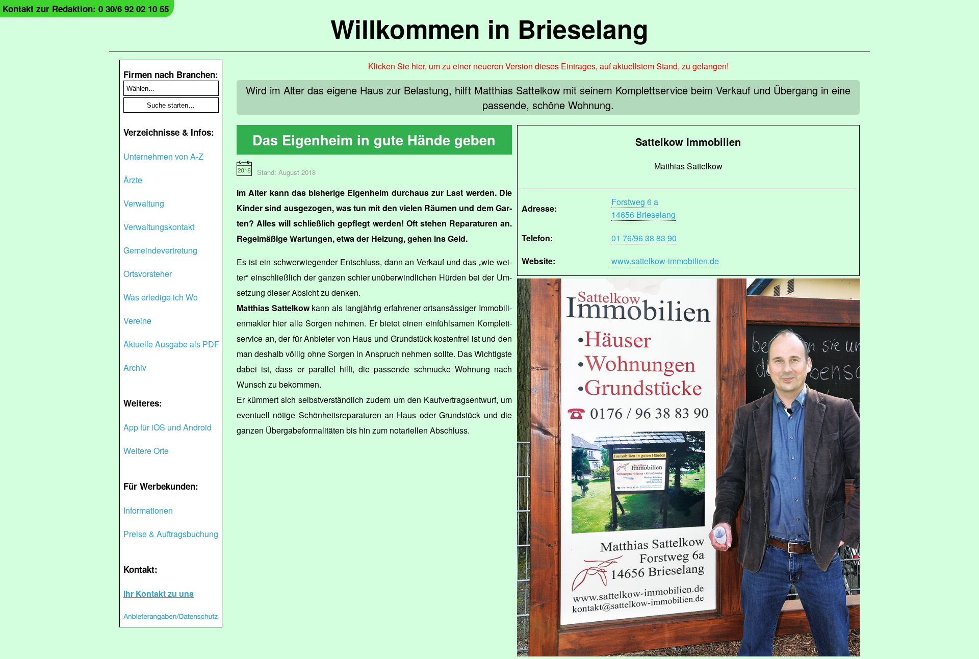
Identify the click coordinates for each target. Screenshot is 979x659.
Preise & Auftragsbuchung (170, 534)
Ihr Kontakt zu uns (158, 593)
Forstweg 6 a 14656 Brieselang (643, 208)
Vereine (137, 320)
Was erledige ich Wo (160, 297)
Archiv (134, 367)
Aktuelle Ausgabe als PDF (171, 344)
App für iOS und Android (167, 427)
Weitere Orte (146, 451)
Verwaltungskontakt (158, 227)
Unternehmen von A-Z (163, 156)
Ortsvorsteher (147, 274)
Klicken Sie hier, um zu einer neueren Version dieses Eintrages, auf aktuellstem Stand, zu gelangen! (548, 66)
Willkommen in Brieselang (489, 28)
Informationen (148, 510)
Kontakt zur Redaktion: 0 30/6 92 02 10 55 (86, 9)
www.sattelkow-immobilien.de (665, 261)
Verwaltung (143, 203)
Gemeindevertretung (160, 250)
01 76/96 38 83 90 (644, 238)
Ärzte (132, 180)
